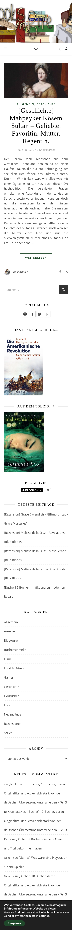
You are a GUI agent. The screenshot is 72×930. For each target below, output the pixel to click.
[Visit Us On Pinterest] (47, 314)
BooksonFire (20, 272)
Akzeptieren (14, 923)
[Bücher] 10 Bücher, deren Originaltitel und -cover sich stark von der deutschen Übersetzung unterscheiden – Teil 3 (35, 793)
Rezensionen (12, 724)
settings (44, 916)
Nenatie (9, 857)
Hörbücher (11, 696)
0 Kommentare (46, 149)
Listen (8, 705)
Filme (8, 659)
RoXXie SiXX (13, 811)
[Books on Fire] (36, 19)
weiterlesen (36, 257)
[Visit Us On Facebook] (32, 314)
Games (9, 677)
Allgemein (25, 104)
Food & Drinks (14, 668)
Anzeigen (10, 631)
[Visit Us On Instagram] (25, 314)
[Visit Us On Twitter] (39, 314)
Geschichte (46, 104)
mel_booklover (14, 784)
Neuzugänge (12, 714)
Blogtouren (11, 640)
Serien (8, 733)
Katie (7, 839)
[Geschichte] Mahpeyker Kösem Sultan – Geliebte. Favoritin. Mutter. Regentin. (36, 126)
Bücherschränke (15, 650)
